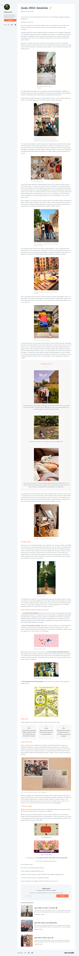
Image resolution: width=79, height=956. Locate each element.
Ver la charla (40, 622)
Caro (24, 34)
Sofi (22, 34)
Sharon (27, 34)
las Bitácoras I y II (60, 874)
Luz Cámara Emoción (46, 837)
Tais (30, 298)
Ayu (22, 602)
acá (43, 867)
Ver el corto (45, 631)
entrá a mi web (32, 811)
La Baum (29, 795)
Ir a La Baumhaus (55, 802)
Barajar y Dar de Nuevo (46, 854)
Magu (31, 34)
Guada (57, 799)
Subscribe (10, 20)
